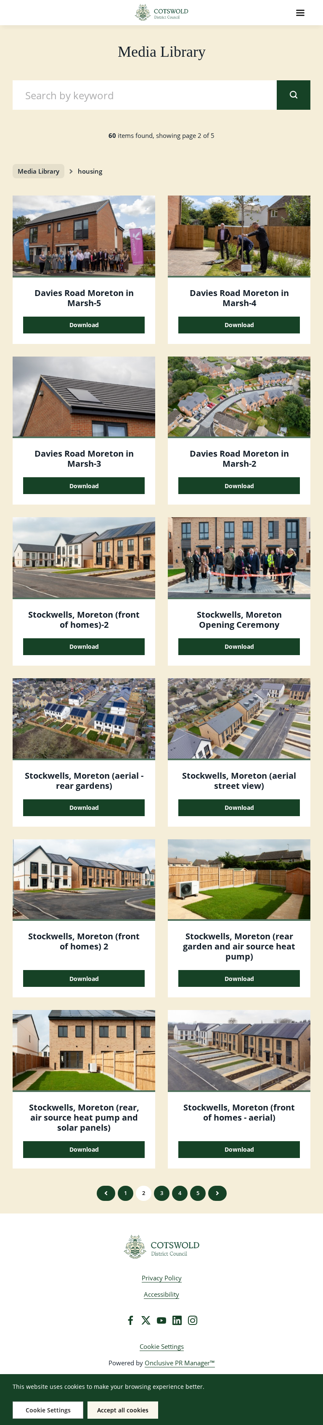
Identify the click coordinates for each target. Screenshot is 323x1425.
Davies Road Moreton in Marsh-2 (239, 458)
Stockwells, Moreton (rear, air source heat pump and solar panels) (84, 1117)
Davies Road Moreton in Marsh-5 (84, 298)
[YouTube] (161, 1320)
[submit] (293, 95)
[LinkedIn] (177, 1320)
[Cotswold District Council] (162, 1247)
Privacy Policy (162, 1278)
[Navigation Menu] (300, 12)
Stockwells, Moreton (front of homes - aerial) (239, 1112)
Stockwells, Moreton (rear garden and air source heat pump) (239, 946)
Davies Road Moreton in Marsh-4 (239, 298)
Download (84, 325)
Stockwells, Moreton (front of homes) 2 (84, 941)
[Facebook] (130, 1320)
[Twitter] (146, 1320)
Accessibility (161, 1294)
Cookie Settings (162, 1346)
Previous (106, 1193)
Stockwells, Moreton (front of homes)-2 (84, 619)
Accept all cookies (122, 1410)
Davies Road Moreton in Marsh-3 (84, 458)
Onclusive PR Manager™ (180, 1363)
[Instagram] (192, 1320)
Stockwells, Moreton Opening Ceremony (239, 619)
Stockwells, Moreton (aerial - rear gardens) (84, 780)
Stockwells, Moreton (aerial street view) (239, 780)
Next (217, 1193)
